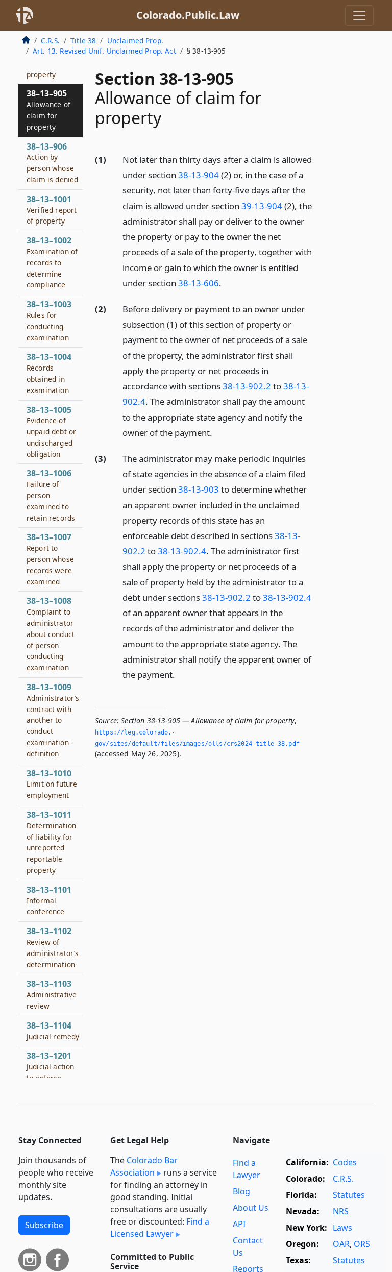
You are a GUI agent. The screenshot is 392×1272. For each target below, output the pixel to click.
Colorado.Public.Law (187, 15)
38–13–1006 (51, 495)
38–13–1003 (49, 320)
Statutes (349, 1195)
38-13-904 (198, 175)
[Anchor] (227, 282)
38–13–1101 (49, 900)
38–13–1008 (51, 633)
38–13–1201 (50, 1071)
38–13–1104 (53, 1030)
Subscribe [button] (44, 1225)
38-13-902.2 (247, 386)
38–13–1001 (52, 209)
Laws (342, 1227)
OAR (341, 1244)
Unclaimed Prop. (135, 40)
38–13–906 (52, 162)
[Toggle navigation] (359, 15)
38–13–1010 (52, 784)
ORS (362, 1244)
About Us (250, 1207)
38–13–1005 (51, 431)
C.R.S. (50, 40)
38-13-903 (198, 489)
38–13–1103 (52, 994)
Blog (241, 1191)
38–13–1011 (51, 842)
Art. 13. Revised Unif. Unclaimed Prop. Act (104, 51)
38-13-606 (198, 283)
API (239, 1224)
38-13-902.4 (182, 551)
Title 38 (83, 40)
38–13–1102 (53, 947)
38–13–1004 (49, 373)
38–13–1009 (53, 720)
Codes (345, 1162)
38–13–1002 (52, 262)
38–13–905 (48, 109)
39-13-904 (261, 206)
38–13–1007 (50, 558)
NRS (341, 1211)
